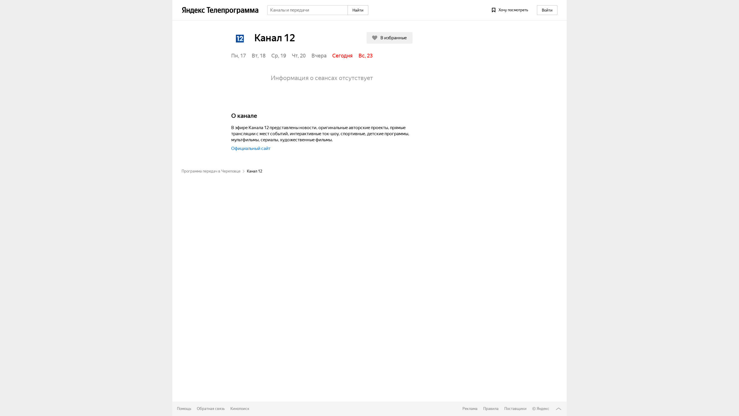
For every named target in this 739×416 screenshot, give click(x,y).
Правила (491, 408)
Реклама (469, 408)
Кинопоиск (239, 408)
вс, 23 (366, 56)
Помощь (184, 408)
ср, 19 (278, 56)
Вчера (318, 56)
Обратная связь (211, 408)
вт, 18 (259, 56)
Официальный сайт (250, 148)
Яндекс (543, 408)
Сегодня (342, 56)
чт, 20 (299, 56)
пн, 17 (238, 56)
